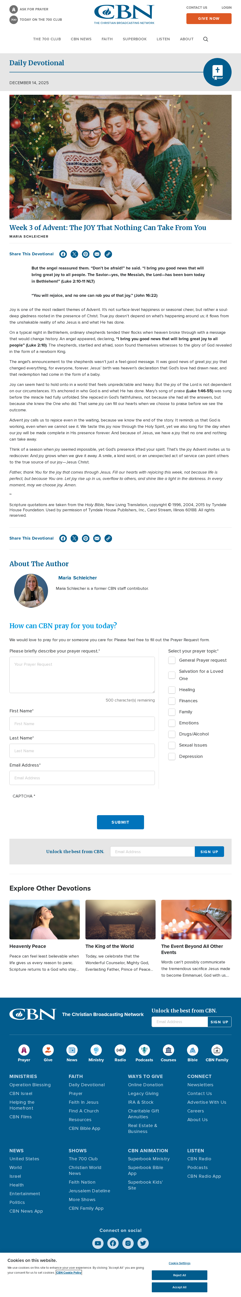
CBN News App (26, 1211)
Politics (17, 1202)
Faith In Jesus (84, 1102)
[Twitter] (74, 254)
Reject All (179, 1275)
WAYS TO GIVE (145, 1076)
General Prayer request (203, 660)
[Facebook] (63, 254)
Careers (195, 1111)
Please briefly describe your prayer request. (53, 651)
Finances (188, 701)
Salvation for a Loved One (201, 675)
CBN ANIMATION (148, 1150)
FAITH (107, 39)
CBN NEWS (81, 39)
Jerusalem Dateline (89, 1191)
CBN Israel (20, 1093)
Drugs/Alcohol (194, 734)
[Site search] (206, 41)
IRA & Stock (141, 1102)
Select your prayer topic (192, 651)
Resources (80, 1120)
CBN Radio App (204, 1176)
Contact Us (196, 7)
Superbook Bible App (145, 1170)
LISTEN (163, 39)
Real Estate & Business (142, 1128)
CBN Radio (199, 1159)
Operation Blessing (30, 1085)
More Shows (82, 1199)
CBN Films (20, 1117)
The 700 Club (47, 39)
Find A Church (84, 1111)
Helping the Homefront (22, 1105)
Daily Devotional (87, 1085)
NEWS (16, 1150)
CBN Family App (86, 1208)
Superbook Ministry (149, 1159)
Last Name (20, 738)
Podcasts (197, 1167)
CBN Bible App (84, 1128)
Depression (191, 756)
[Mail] (97, 254)
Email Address (24, 765)
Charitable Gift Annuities (143, 1114)
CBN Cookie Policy (68, 1272)
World (15, 1167)
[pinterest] (85, 254)
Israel (15, 1176)
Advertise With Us (207, 1102)
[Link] (108, 254)
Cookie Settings (179, 1263)
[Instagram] (128, 1243)
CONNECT (199, 1076)
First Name (20, 711)
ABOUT (187, 39)
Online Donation (146, 1085)
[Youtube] (98, 1243)
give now (209, 18)
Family (185, 712)
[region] (120, 1275)
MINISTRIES (23, 1076)
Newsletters (200, 1085)
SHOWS (78, 1150)
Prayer (76, 1093)
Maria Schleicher (28, 236)
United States (24, 1159)
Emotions (189, 723)
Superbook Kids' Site (145, 1185)
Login (227, 7)
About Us (197, 1120)
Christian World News (85, 1170)
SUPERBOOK (135, 39)
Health (16, 1185)
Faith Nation (82, 1182)
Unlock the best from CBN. (75, 851)
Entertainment (24, 1194)
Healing (187, 690)
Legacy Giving (143, 1093)
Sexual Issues (193, 745)
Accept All (179, 1287)
